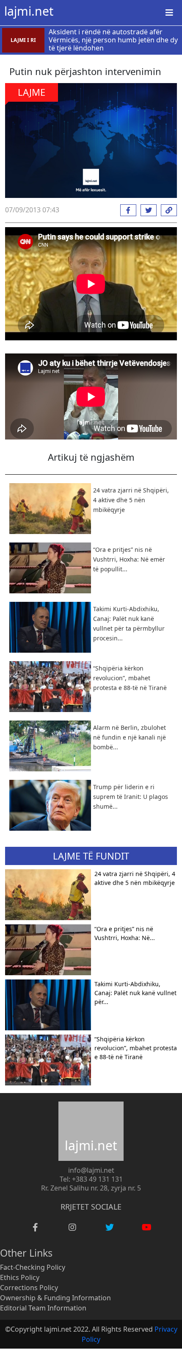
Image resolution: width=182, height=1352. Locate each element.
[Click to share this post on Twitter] (146, 210)
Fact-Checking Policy (32, 1267)
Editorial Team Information (43, 1308)
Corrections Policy (29, 1287)
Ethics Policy (19, 1277)
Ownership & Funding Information (55, 1297)
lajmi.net (28, 11)
